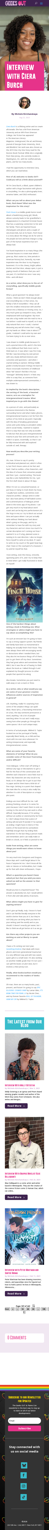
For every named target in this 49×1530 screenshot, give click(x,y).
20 (28, 1309)
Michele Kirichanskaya (18, 1088)
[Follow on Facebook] (23, 1475)
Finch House (11, 212)
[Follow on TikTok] (23, 1497)
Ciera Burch (11, 126)
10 (22, 1309)
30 (33, 1309)
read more (14, 1105)
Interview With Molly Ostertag (20, 1085)
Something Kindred (13, 949)
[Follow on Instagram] (23, 1486)
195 (43, 1309)
